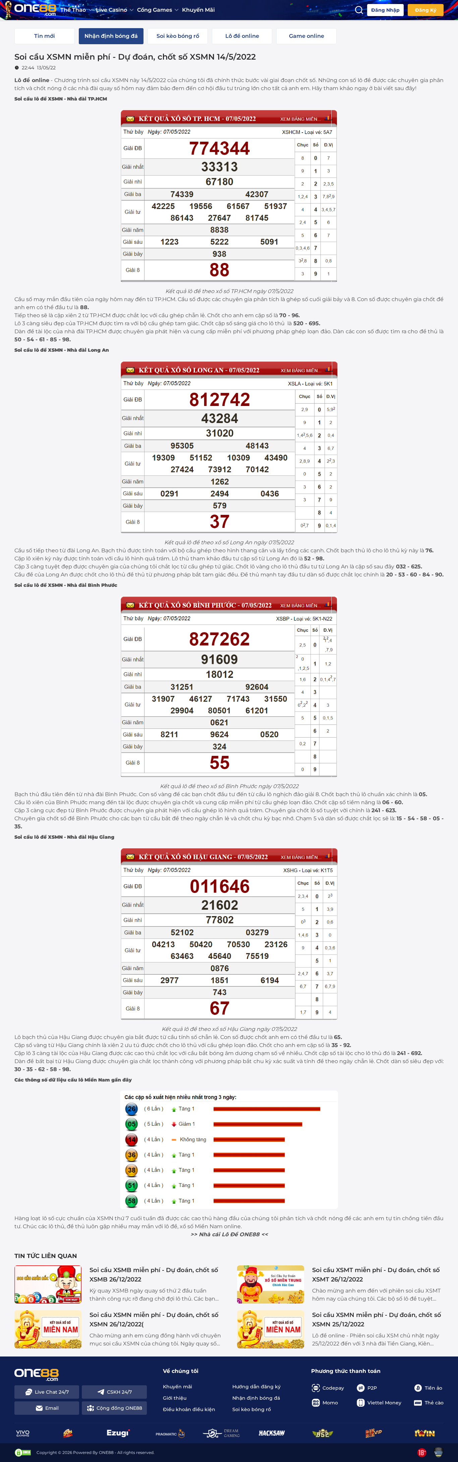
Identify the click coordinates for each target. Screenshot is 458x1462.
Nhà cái (209, 1234)
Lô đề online (31, 80)
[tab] (44, 36)
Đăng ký (425, 10)
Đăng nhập (385, 10)
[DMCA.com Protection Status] (22, 1452)
